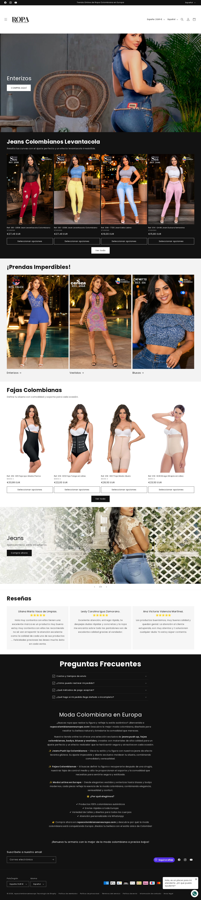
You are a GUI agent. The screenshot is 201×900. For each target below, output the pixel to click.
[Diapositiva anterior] (94, 587)
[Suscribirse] (53, 859)
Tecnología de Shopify (46, 894)
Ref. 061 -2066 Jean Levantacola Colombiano (75, 228)
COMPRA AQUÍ (19, 87)
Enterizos (12, 372)
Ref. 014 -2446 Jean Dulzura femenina (166, 228)
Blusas (136, 372)
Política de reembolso (68, 893)
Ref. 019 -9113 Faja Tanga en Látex (70, 476)
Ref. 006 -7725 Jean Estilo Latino (116, 228)
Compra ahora (19, 552)
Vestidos (75, 372)
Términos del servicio (111, 893)
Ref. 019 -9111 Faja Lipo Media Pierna (24, 476)
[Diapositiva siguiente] (107, 587)
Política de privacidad (89, 893)
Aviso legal (168, 893)
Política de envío (130, 893)
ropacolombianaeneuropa (25, 894)
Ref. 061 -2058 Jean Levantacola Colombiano (28, 228)
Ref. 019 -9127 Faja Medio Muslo (116, 476)
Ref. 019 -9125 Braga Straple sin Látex (165, 476)
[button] (6, 19)
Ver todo (100, 250)
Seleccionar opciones (30, 241)
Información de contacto (150, 893)
